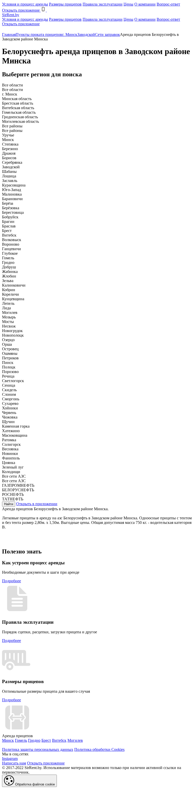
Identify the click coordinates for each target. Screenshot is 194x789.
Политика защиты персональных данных (37, 749)
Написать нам (14, 763)
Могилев (75, 740)
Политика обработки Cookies (99, 749)
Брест (46, 740)
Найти (8, 504)
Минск (8, 740)
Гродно (34, 740)
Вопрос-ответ (168, 4)
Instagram (10, 758)
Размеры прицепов (65, 4)
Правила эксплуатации (103, 4)
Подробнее (11, 581)
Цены (128, 4)
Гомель (21, 740)
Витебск (59, 740)
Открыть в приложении (36, 504)
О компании (145, 4)
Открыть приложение (21, 24)
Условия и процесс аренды (25, 4)
